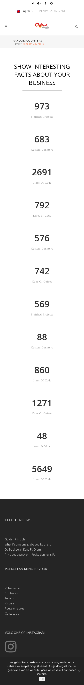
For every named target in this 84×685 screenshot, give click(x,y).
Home (16, 43)
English (25, 11)
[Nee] (79, 671)
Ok (42, 679)
